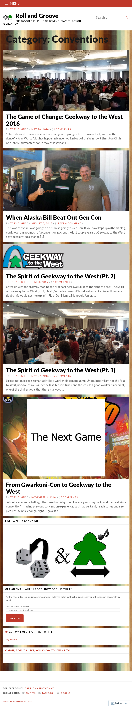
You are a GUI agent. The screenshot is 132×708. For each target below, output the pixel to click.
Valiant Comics (44, 688)
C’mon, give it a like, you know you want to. (38, 650)
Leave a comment (69, 223)
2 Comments (62, 129)
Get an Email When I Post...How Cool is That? (38, 589)
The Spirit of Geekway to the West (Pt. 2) (60, 276)
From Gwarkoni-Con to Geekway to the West (58, 488)
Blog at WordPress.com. (18, 701)
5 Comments (62, 376)
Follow (15, 618)
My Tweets (11, 639)
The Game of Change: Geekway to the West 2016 (64, 120)
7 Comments (69, 497)
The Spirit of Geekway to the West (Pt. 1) (60, 370)
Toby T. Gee (18, 129)
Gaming (29, 688)
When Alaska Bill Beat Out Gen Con (53, 217)
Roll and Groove (36, 15)
